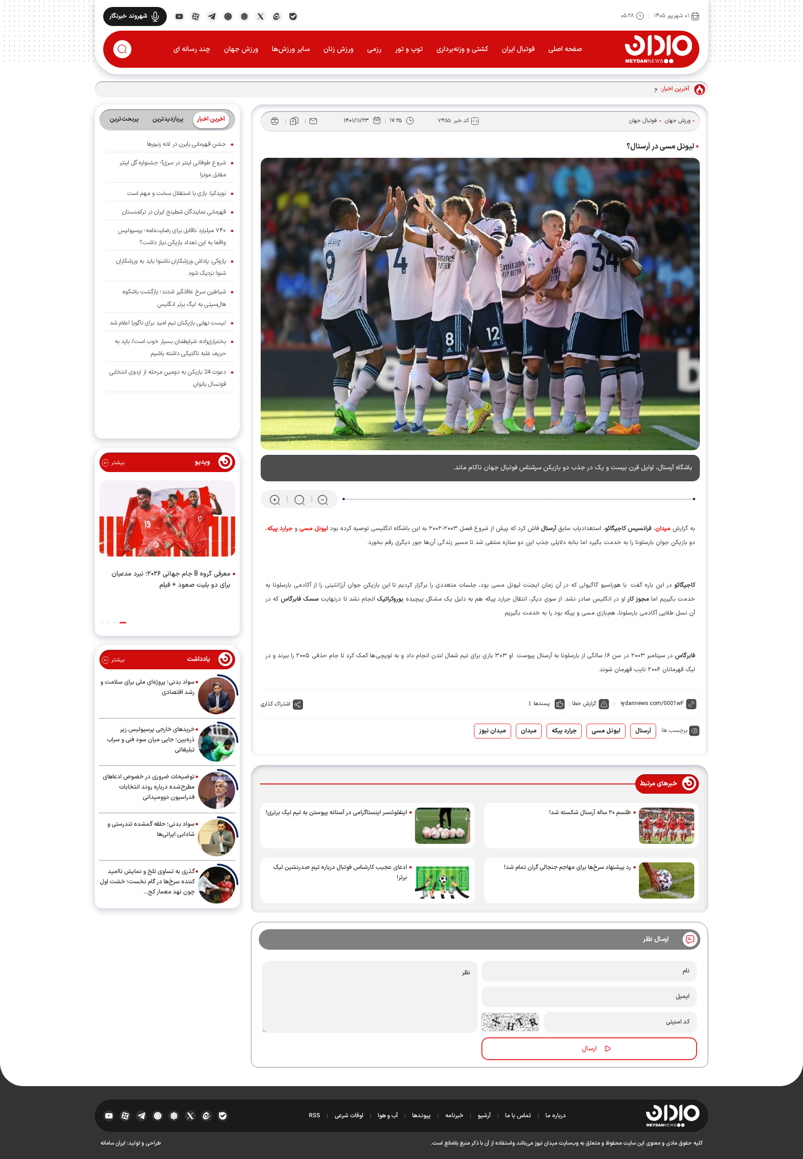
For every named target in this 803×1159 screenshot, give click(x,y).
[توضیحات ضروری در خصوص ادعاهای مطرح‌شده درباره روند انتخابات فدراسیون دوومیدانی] (216, 790)
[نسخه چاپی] (274, 121)
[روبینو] (228, 15)
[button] (122, 622)
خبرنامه (454, 1115)
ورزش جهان (241, 49)
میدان (529, 731)
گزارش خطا (584, 703)
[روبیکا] (244, 15)
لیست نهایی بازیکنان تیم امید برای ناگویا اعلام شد (168, 323)
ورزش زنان (338, 49)
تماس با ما (518, 1115)
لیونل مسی (606, 731)
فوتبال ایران (518, 49)
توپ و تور (409, 49)
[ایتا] (277, 15)
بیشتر (117, 463)
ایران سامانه (112, 1143)
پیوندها (421, 1115)
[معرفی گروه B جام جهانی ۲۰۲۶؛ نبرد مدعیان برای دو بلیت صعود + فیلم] (167, 520)
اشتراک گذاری (275, 704)
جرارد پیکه (564, 731)
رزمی (374, 49)
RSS (314, 1115)
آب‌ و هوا (388, 1115)
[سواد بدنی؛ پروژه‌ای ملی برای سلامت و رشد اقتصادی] (216, 695)
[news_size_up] (275, 499)
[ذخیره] (294, 121)
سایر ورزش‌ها (291, 49)
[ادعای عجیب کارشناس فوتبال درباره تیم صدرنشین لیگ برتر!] (442, 880)
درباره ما (556, 1115)
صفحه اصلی (565, 49)
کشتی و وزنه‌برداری (462, 49)
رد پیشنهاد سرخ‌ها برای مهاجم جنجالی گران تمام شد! (567, 867)
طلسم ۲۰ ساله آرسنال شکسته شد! (590, 812)
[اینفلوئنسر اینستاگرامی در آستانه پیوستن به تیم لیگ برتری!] (442, 826)
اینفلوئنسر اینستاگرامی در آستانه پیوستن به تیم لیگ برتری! (336, 812)
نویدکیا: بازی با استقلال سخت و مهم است (176, 193)
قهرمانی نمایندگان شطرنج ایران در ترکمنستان (174, 212)
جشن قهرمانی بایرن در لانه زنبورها (186, 144)
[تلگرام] (211, 15)
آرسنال (643, 731)
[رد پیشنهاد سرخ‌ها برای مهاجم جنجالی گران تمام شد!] (666, 880)
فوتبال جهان (643, 121)
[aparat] (195, 15)
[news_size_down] (323, 499)
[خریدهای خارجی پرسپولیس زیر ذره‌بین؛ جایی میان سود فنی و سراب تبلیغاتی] (216, 743)
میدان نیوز (492, 731)
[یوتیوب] (179, 15)
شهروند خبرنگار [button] (128, 16)
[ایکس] (260, 15)
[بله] (293, 15)
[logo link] (658, 49)
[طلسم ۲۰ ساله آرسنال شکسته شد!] (666, 826)
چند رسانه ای (192, 49)
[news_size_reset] (298, 499)
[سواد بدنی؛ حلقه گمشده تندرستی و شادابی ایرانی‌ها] (216, 837)
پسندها (541, 703)
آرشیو (484, 1115)
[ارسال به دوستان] (313, 121)
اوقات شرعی (349, 1115)
